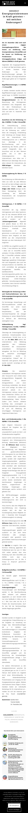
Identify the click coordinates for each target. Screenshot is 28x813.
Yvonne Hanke (15, 702)
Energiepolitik (19, 715)
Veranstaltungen (16, 719)
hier (12, 67)
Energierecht (14, 11)
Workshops (14, 722)
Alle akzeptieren (14, 805)
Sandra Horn (15, 700)
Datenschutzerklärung (16, 802)
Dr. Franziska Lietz (16, 704)
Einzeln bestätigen (14, 809)
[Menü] (25, 3)
